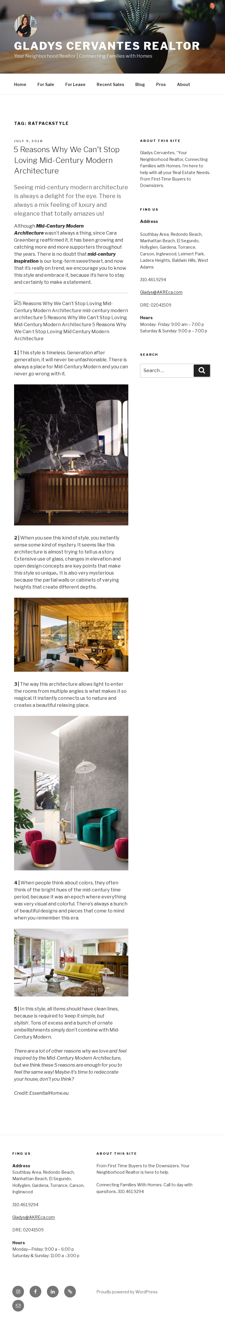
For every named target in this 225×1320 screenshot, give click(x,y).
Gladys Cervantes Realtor (107, 45)
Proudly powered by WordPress (127, 1291)
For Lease (75, 84)
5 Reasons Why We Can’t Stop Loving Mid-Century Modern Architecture (66, 160)
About (183, 84)
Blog (140, 84)
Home (20, 84)
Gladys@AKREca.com (161, 292)
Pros (161, 84)
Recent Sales (110, 84)
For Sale (46, 84)
